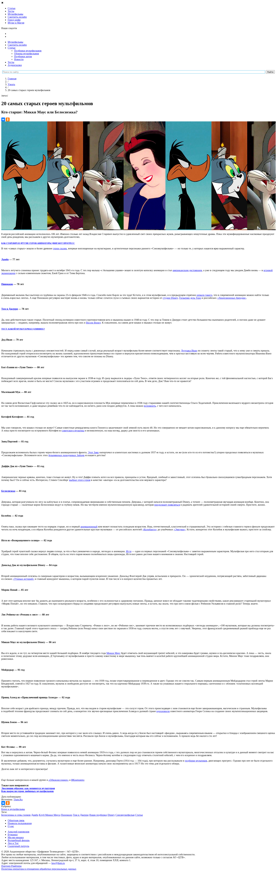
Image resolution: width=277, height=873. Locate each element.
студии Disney (170, 298)
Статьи (11, 47)
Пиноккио (7, 284)
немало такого (204, 295)
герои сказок (60, 248)
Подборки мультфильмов (28, 50)
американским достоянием (187, 270)
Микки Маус (113, 653)
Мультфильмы (15, 42)
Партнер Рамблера (11, 866)
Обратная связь (16, 820)
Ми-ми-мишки (16, 837)
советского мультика (73, 430)
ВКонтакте (77, 780)
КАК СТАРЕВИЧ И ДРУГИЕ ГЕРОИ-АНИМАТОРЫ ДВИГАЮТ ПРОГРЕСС (38, 243)
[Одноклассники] (8, 119)
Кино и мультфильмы (13, 809)
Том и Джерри (9, 308)
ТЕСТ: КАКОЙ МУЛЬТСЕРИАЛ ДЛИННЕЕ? (23, 329)
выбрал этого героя (79, 480)
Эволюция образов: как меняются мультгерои (28, 788)
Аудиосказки (15, 65)
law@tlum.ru (58, 863)
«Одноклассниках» (58, 780)
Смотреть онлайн (17, 45)
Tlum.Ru (18, 799)
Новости (19, 59)
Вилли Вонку (93, 322)
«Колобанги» (150, 529)
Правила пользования (20, 823)
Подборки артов (23, 56)
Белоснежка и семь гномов (16, 815)
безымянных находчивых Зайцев (66, 455)
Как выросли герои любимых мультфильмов (27, 791)
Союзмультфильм (124, 815)
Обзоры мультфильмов (26, 53)
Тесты (11, 62)
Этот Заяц (93, 452)
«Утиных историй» (23, 579)
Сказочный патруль (18, 846)
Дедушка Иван (189, 350)
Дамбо (5, 259)
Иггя (128, 551)
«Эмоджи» (179, 529)
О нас (11, 826)
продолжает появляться (167, 504)
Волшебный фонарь (18, 840)
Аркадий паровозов (18, 831)
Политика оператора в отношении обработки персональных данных (38, 869)
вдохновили (163, 711)
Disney (111, 815)
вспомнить (150, 405)
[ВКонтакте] (3, 119)
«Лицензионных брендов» (231, 298)
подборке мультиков (196, 760)
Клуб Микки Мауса (49, 815)
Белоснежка (8, 491)
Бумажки (13, 834)
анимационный (88, 526)
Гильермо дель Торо (190, 298)
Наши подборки (98, 815)
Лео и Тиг (13, 843)
